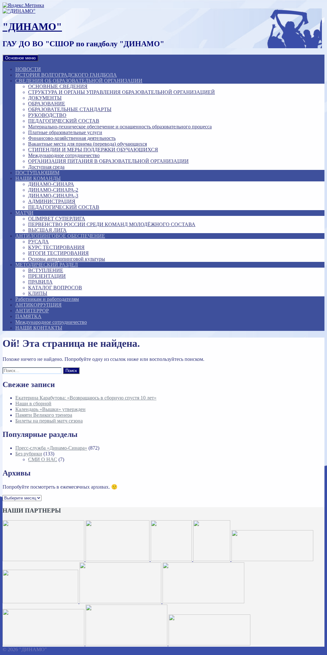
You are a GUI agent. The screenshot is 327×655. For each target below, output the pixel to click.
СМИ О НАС (42, 459)
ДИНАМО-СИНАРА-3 (53, 195)
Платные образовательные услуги (65, 132)
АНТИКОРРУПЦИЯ (38, 305)
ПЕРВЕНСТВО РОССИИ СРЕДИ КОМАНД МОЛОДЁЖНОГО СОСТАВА (111, 224)
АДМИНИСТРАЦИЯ (51, 201)
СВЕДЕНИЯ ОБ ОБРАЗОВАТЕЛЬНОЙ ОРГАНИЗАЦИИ (78, 80)
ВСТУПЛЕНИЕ (45, 270)
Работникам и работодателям (47, 299)
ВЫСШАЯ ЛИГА (47, 230)
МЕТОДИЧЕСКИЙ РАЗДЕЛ (46, 264)
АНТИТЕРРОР (32, 310)
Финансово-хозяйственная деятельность (72, 138)
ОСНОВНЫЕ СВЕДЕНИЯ (57, 86)
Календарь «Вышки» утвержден (50, 409)
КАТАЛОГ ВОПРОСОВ (55, 287)
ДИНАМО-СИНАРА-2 (53, 190)
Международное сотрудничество (64, 155)
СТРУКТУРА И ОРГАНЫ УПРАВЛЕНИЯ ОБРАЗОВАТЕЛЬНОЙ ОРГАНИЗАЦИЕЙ (121, 92)
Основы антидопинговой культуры (66, 259)
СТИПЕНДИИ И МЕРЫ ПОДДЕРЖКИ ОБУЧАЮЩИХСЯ (93, 149)
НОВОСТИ (28, 69)
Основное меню (20, 58)
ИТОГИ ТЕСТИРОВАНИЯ (58, 253)
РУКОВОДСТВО (47, 115)
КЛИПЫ (37, 293)
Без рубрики (28, 453)
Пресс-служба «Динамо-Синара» (51, 448)
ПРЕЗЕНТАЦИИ (47, 276)
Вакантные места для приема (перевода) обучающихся (87, 144)
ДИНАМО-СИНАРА (51, 184)
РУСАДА (38, 241)
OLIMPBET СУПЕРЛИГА (56, 218)
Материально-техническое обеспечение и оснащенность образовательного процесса (120, 126)
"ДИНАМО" (32, 26)
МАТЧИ (24, 213)
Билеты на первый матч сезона (49, 420)
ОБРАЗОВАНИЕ (46, 103)
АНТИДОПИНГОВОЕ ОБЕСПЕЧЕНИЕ (60, 236)
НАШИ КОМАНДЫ (38, 178)
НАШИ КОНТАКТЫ (38, 328)
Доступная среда (46, 167)
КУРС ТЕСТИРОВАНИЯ (56, 247)
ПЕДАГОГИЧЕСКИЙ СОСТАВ (63, 121)
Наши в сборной (33, 403)
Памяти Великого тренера (43, 415)
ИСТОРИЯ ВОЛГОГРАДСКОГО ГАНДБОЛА (66, 75)
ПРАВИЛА (40, 282)
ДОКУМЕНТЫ (45, 98)
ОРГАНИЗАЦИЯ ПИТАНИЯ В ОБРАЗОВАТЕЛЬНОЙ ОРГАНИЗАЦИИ (108, 161)
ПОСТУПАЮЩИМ (37, 172)
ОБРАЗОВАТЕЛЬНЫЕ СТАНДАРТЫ (69, 109)
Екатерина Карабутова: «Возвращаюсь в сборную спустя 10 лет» (85, 397)
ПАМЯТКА (28, 316)
